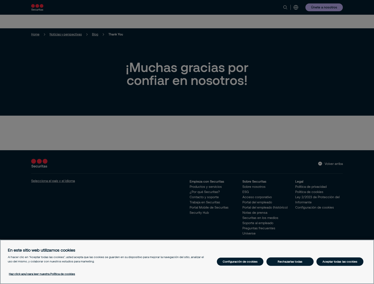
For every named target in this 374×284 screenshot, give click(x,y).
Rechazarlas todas (290, 261)
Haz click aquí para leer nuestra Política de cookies (42, 274)
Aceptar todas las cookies (339, 261)
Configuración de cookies (240, 261)
